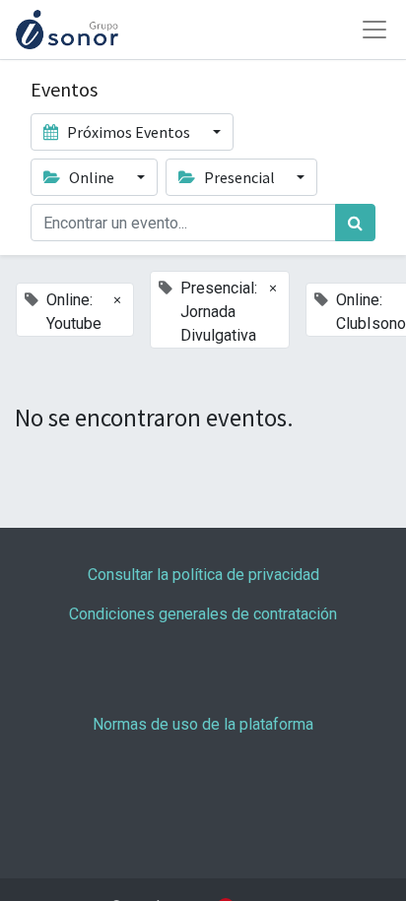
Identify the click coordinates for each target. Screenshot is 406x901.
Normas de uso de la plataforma (203, 724)
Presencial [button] (239, 177)
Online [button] (91, 177)
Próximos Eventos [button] (128, 132)
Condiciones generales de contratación (203, 614)
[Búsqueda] (355, 222)
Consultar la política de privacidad (203, 574)
